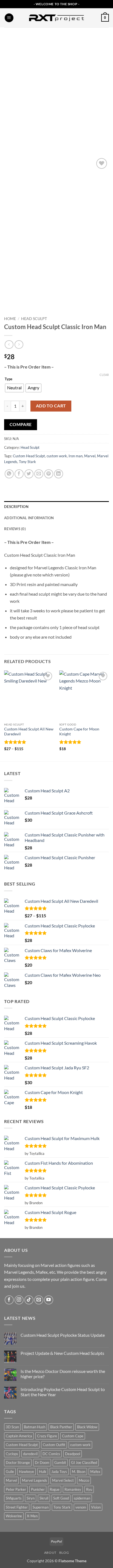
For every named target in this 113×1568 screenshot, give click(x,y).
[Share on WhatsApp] (9, 473)
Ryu (89, 1489)
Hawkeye (26, 1471)
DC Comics (51, 1454)
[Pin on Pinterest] (48, 473)
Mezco (84, 1480)
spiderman (82, 1498)
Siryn (31, 1498)
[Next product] (9, 344)
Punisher (38, 1489)
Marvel (89, 456)
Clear (104, 374)
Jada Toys (59, 1471)
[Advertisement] (56, 86)
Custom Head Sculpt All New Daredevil (28, 731)
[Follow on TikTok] (28, 1299)
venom (80, 1507)
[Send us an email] (38, 1299)
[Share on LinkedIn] (58, 473)
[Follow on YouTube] (48, 1299)
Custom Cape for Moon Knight (79, 731)
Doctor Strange (18, 1462)
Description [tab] (16, 506)
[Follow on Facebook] (9, 1299)
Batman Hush (34, 1427)
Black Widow (87, 1427)
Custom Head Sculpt (29, 456)
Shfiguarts (14, 1498)
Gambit (60, 1462)
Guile (10, 1471)
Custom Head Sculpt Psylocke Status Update (63, 1335)
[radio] (14, 388)
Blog (64, 1552)
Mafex (95, 1471)
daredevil (30, 1454)
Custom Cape (72, 1436)
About (50, 1552)
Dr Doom (42, 1462)
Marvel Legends (34, 1480)
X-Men (32, 1516)
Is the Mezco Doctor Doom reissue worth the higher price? (63, 1374)
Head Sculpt (34, 318)
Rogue (55, 1489)
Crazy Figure (47, 1436)
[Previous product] (19, 344)
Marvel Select (63, 1480)
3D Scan (12, 1427)
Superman (41, 1507)
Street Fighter (17, 1507)
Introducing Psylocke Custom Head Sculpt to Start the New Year (63, 1392)
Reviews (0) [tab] (15, 529)
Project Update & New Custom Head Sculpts (62, 1353)
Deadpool (72, 1454)
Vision (96, 1507)
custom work (57, 456)
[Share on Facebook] (19, 473)
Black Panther (61, 1427)
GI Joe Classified (84, 1462)
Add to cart (51, 405)
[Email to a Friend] (38, 473)
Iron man (76, 456)
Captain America (19, 1436)
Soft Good (61, 1498)
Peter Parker (16, 1489)
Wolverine (14, 1516)
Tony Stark (27, 461)
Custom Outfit (54, 1445)
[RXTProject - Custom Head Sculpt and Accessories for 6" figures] (56, 18)
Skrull (43, 1498)
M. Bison (78, 1471)
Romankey (72, 1489)
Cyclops (12, 1454)
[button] (9, 17)
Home (10, 318)
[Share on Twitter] (28, 473)
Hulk (42, 1471)
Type (8, 379)
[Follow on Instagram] (19, 1299)
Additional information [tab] (29, 518)
